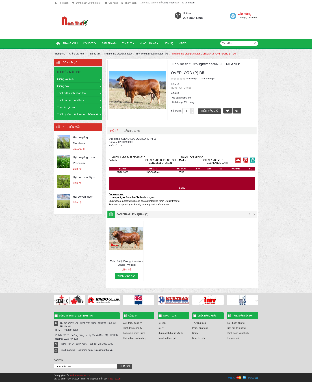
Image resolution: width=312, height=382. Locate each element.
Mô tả (114, 130)
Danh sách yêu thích (238, 333)
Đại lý (161, 328)
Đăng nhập (168, 2)
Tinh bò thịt (94, 53)
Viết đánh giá (207, 78)
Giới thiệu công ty (132, 323)
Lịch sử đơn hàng (236, 328)
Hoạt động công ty (132, 328)
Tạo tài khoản (187, 2)
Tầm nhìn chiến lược (134, 333)
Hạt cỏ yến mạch (83, 196)
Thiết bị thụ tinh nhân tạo (71, 93)
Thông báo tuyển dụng (134, 338)
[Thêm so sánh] (141, 252)
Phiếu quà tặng (200, 328)
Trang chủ (60, 53)
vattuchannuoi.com (80, 375)
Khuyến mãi (198, 338)
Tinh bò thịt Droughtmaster (118, 53)
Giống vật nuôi (76, 53)
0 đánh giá (192, 78)
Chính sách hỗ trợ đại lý (170, 333)
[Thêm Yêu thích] (111, 252)
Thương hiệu (199, 323)
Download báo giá (167, 338)
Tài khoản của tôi (236, 323)
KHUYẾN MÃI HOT (69, 72)
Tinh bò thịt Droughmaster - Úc (152, 53)
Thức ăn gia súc (66, 107)
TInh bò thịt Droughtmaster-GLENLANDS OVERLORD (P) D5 (204, 53)
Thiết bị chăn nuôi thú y (70, 100)
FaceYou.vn (114, 378)
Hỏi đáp (162, 323)
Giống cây (63, 86)
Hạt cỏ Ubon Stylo (83, 177)
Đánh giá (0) (132, 130)
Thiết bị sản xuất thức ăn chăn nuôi (77, 114)
